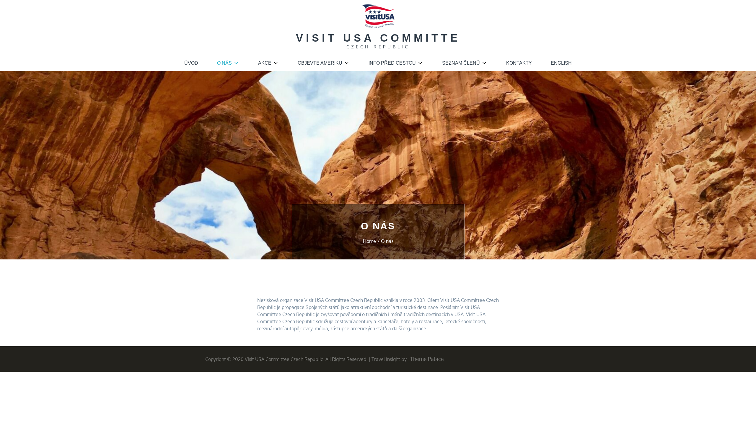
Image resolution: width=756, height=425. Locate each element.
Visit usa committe (378, 38)
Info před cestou (392, 63)
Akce (264, 63)
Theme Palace (427, 359)
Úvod (191, 63)
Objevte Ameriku (320, 63)
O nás (224, 63)
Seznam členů (461, 63)
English (561, 63)
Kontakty (519, 63)
